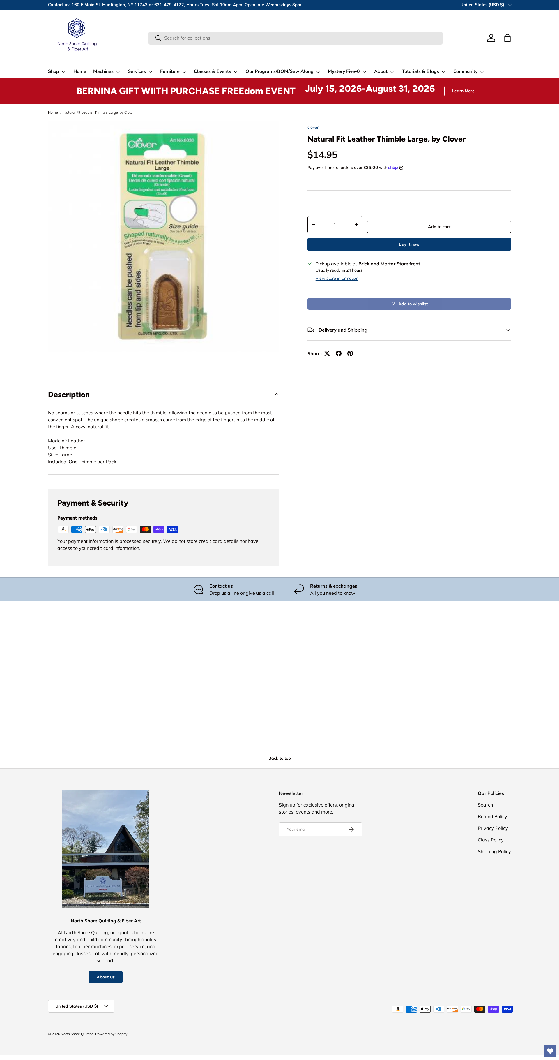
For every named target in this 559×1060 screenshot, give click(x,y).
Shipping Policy (494, 851)
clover (313, 127)
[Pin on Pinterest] (350, 353)
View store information (337, 278)
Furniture (170, 71)
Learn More (463, 91)
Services (137, 71)
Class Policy (491, 840)
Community (465, 71)
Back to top (279, 758)
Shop (53, 71)
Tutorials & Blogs (420, 71)
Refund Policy (492, 816)
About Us (106, 977)
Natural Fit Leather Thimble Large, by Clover (98, 112)
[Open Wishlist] (550, 1051)
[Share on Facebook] (338, 353)
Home (79, 71)
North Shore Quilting (77, 1034)
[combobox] (295, 37)
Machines (103, 71)
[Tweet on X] (327, 353)
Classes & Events (212, 71)
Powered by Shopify (111, 1034)
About (381, 71)
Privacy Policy (493, 828)
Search (485, 805)
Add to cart (439, 226)
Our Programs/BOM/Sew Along (279, 71)
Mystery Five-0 (344, 71)
